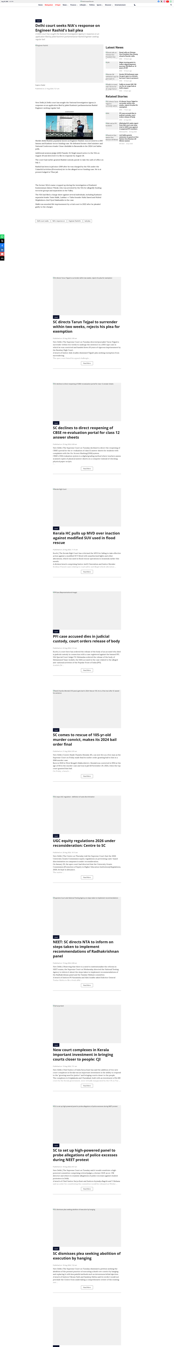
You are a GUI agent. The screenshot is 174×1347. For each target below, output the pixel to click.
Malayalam (49, 5)
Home (40, 5)
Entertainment (120, 5)
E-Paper (58, 5)
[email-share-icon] (2, 255)
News (65, 5)
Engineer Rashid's (75, 221)
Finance (73, 5)
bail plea (87, 221)
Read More (87, 363)
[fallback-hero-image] (112, 55)
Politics (92, 5)
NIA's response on (58, 221)
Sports (99, 5)
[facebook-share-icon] (2, 246)
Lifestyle (83, 5)
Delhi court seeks (43, 221)
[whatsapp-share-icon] (2, 237)
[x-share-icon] (2, 242)
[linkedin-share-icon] (2, 251)
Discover (108, 5)
